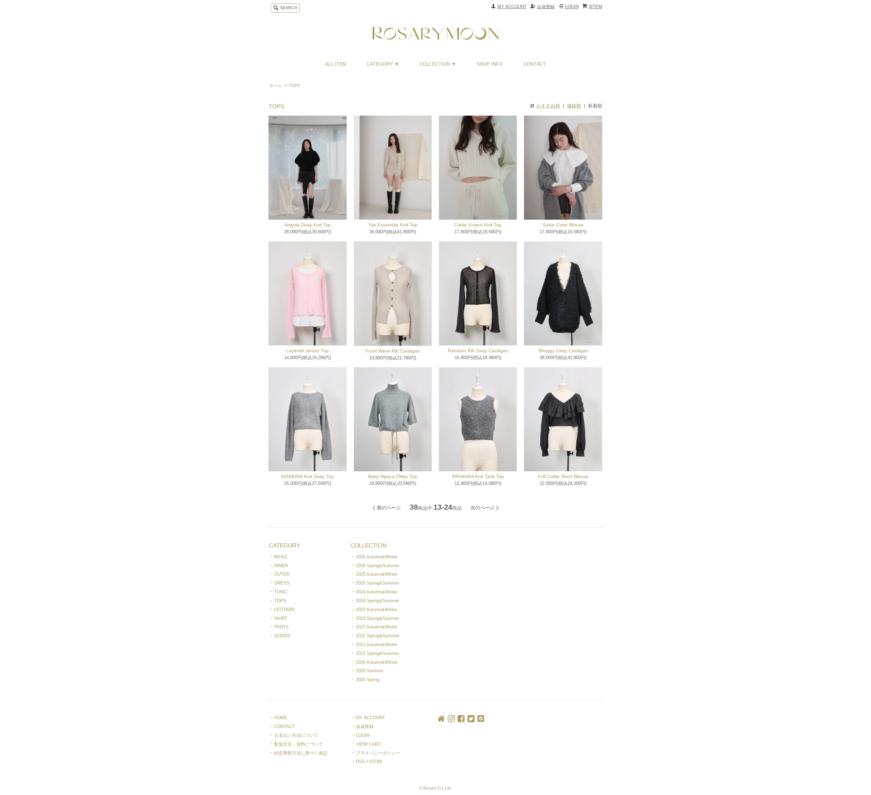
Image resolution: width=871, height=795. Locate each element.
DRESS (282, 583)
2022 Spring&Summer (377, 635)
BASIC (281, 556)
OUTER (282, 574)
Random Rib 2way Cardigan (478, 350)
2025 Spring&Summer (377, 583)
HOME (280, 717)
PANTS (281, 626)
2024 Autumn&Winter (376, 591)
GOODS (282, 635)
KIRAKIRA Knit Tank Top (478, 476)
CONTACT (534, 64)
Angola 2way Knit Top (307, 224)
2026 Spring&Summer (377, 565)
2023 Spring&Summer (377, 618)
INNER (281, 565)
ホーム (275, 85)
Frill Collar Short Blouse (563, 476)
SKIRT (280, 618)
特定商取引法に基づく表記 (300, 753)
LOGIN (572, 6)
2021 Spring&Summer (377, 653)
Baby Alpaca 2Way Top (392, 476)
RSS (360, 761)
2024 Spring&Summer (377, 600)
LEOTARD (284, 609)
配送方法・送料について (298, 744)
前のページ (389, 507)
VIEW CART (368, 744)
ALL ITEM (335, 64)
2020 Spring (367, 679)
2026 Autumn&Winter (376, 556)
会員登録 (546, 6)
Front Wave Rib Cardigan (392, 351)
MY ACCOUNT (512, 6)
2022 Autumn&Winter (376, 626)
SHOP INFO (490, 64)
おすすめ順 (548, 105)
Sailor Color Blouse (563, 224)
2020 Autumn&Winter (376, 662)
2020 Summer (369, 670)
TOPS (294, 85)
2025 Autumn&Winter (376, 574)
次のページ (482, 507)
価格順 (574, 105)
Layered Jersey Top (307, 350)
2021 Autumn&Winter (376, 644)
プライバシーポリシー (378, 753)
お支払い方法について (296, 735)
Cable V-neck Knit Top (478, 224)
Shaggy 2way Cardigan (563, 350)
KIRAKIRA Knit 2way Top (307, 476)
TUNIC (280, 591)
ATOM (375, 761)
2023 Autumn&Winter (376, 609)
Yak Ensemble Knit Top (392, 224)
